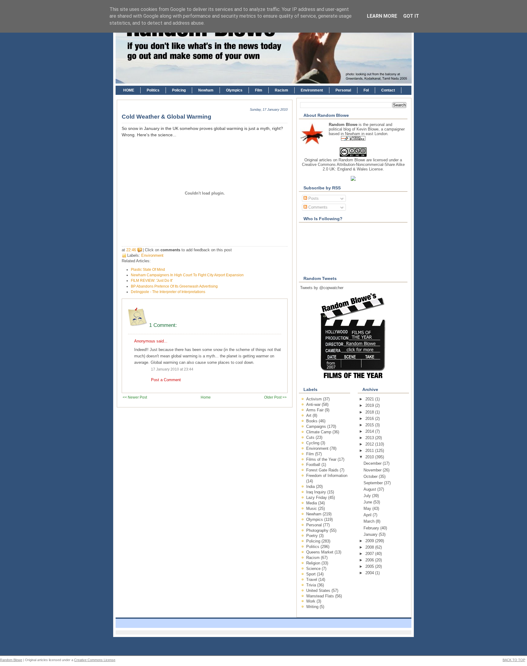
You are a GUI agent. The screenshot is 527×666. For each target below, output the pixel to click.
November (373, 470)
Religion (313, 563)
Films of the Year (322, 459)
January (371, 534)
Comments (317, 207)
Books (312, 421)
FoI (366, 90)
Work (311, 601)
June (368, 502)
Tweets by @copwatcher (321, 287)
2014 (370, 431)
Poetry (312, 535)
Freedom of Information (326, 475)
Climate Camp (319, 432)
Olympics (234, 90)
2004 (370, 573)
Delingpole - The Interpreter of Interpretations (168, 292)
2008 (370, 547)
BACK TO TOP (514, 660)
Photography (318, 530)
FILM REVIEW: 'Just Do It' (152, 280)
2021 (370, 399)
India (311, 486)
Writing (313, 606)
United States (319, 590)
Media (312, 503)
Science (314, 568)
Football (313, 464)
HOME (128, 90)
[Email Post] (233, 250)
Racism (281, 90)
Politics (153, 90)
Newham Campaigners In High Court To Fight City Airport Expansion (187, 275)
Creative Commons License (94, 660)
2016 (370, 418)
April (368, 515)
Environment (312, 90)
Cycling (313, 443)
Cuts (311, 437)
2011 (370, 450)
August (370, 489)
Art (309, 415)
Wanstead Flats (320, 596)
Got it (411, 16)
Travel (312, 579)
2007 (370, 553)
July (368, 495)
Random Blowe (352, 160)
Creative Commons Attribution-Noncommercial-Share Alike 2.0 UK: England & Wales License (353, 166)
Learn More (382, 16)
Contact (388, 90)
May (368, 508)
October (371, 476)
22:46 (131, 250)
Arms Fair (315, 410)
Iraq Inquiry (316, 492)
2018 (370, 412)
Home (206, 397)
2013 (370, 437)
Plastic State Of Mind (148, 269)
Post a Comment (166, 380)
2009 (370, 541)
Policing (179, 90)
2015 (370, 425)
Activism (314, 399)
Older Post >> (275, 397)
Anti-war (314, 404)
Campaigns (316, 426)
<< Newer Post (135, 397)
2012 (370, 444)
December (373, 463)
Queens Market (320, 552)
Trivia (311, 585)
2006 (370, 560)
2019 (370, 405)
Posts (313, 198)
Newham (205, 90)
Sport (311, 574)
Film (258, 90)
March (370, 521)
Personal (343, 90)
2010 (370, 457)
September (374, 483)
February (372, 528)
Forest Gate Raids (323, 470)
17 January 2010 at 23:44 (172, 369)
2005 (370, 566)
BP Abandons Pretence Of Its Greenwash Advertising (174, 286)
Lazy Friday (317, 497)
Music (312, 508)
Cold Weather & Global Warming (166, 116)
